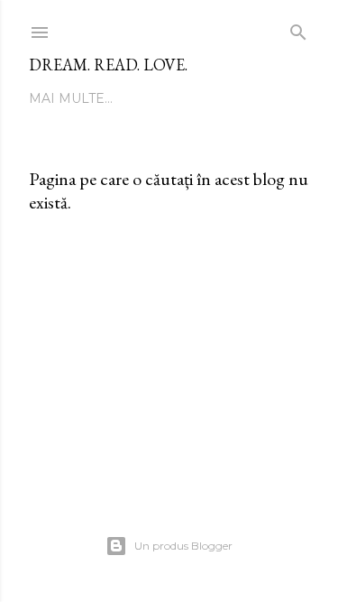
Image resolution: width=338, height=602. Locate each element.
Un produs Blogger (183, 545)
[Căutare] (298, 28)
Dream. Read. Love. (108, 64)
